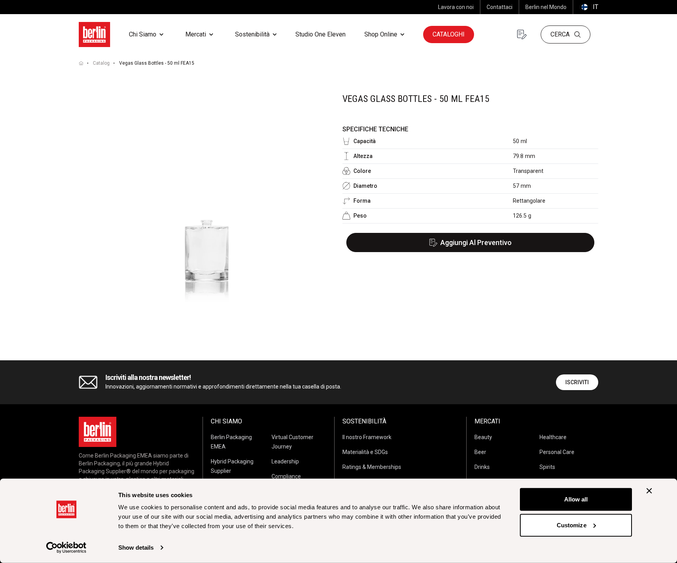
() (588, 7)
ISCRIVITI (577, 382)
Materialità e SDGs (365, 452)
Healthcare (553, 437)
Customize (571, 524)
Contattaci (499, 7)
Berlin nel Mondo (546, 7)
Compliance (286, 476)
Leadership (285, 461)
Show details (136, 547)
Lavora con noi (456, 7)
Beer (480, 452)
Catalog (101, 63)
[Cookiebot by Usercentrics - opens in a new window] (66, 548)
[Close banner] (649, 491)
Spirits (547, 467)
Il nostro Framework (366, 437)
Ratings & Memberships (371, 467)
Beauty (483, 437)
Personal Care (556, 452)
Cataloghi (449, 34)
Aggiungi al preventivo (476, 242)
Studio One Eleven (320, 34)
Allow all (576, 499)
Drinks (482, 467)
